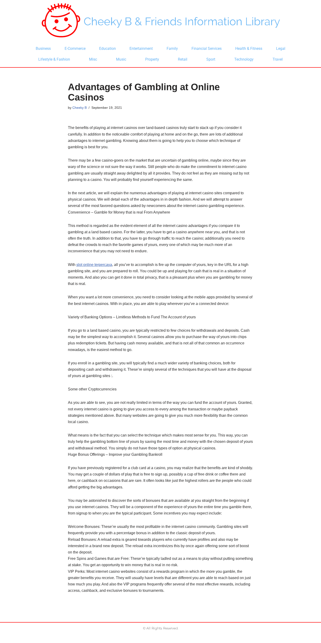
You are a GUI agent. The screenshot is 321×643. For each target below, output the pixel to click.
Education (107, 48)
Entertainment (141, 48)
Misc (93, 59)
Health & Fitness (248, 48)
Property (152, 59)
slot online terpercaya (94, 265)
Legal (280, 48)
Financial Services (207, 48)
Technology (244, 59)
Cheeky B (79, 107)
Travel (278, 59)
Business (43, 48)
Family (172, 48)
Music (121, 59)
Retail (182, 59)
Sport (210, 59)
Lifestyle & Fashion (54, 59)
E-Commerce (75, 48)
